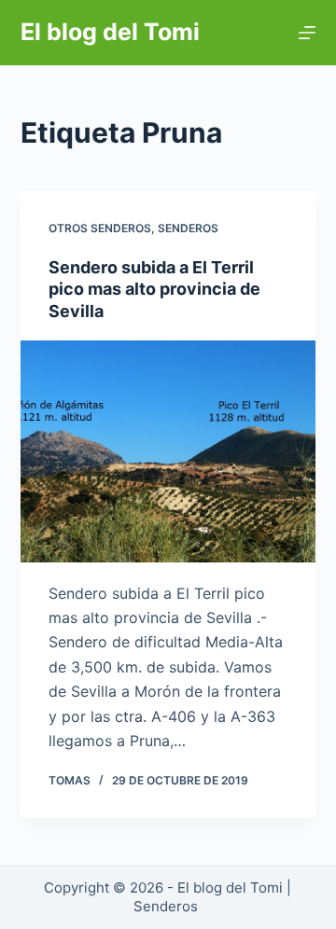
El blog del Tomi (110, 32)
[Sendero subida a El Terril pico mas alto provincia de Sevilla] (168, 451)
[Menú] (307, 32)
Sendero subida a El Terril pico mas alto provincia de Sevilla (154, 289)
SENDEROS (188, 228)
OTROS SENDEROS (100, 228)
